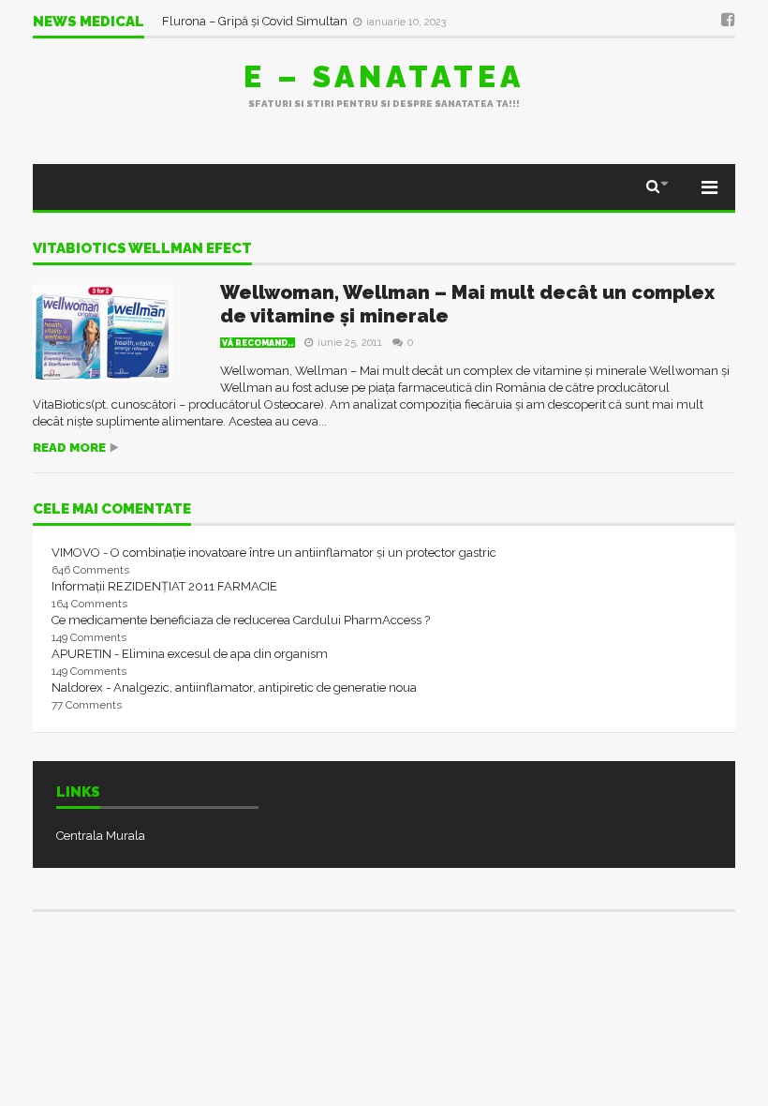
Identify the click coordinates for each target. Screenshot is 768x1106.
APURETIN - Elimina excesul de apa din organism (190, 654)
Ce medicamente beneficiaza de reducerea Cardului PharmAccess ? (241, 620)
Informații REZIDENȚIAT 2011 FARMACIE (164, 586)
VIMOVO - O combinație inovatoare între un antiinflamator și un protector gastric (274, 553)
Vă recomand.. (257, 343)
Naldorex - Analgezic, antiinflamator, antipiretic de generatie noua (234, 687)
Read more (69, 447)
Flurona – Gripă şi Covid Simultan (256, 21)
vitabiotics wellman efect (142, 249)
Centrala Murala (100, 836)
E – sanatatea (384, 76)
